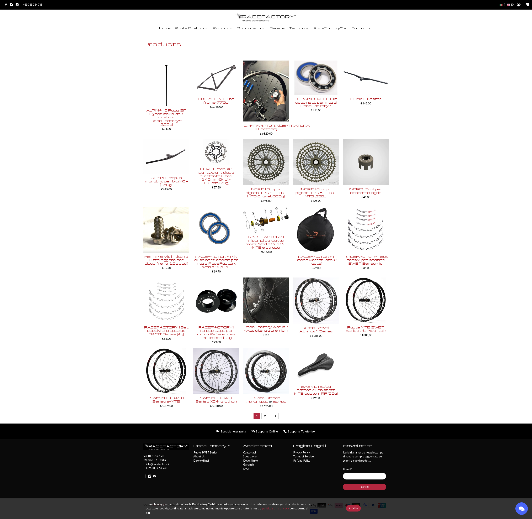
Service (277, 28)
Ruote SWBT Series (205, 452)
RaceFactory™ (328, 28)
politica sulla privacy (275, 508)
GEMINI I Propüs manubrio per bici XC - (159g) (166, 181)
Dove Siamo (250, 460)
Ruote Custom (189, 28)
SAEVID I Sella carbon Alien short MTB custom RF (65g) (316, 390)
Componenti (249, 28)
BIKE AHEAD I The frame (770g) (216, 100)
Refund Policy (301, 460)
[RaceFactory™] (266, 17)
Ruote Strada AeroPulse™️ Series (266, 400)
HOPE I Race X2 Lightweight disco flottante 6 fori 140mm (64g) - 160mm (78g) (216, 176)
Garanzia (248, 464)
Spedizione (250, 456)
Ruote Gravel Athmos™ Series (316, 329)
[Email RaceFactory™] (18, 5)
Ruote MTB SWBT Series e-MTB (166, 400)
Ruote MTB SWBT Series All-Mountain (366, 329)
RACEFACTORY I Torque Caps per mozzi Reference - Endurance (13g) (216, 333)
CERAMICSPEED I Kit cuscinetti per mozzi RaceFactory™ (316, 102)
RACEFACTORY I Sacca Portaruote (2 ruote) (316, 260)
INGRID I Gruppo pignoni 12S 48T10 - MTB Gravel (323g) (266, 193)
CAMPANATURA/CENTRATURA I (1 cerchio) (266, 127)
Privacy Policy (301, 452)
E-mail (347, 469)
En (512, 4)
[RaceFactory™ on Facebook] (7, 5)
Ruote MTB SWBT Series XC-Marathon (216, 400)
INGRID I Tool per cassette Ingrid (365, 191)
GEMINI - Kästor (365, 99)
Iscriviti (365, 487)
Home (165, 28)
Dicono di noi (201, 460)
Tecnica (297, 28)
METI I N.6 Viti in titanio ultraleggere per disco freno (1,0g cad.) (166, 260)
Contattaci (362, 28)
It (504, 4)
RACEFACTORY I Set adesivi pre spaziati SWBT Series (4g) (366, 260)
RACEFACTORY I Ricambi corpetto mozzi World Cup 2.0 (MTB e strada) (266, 242)
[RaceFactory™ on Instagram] (12, 5)
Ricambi (220, 28)
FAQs (246, 468)
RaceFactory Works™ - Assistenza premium (266, 328)
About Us (199, 456)
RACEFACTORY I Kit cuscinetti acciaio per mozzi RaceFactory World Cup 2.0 (216, 262)
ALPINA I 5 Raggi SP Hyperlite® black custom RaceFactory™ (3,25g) (166, 117)
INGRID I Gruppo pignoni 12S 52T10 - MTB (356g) (316, 193)
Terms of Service (303, 456)
